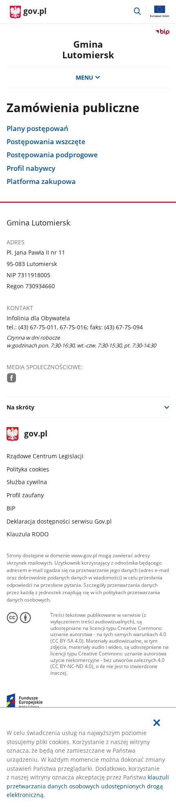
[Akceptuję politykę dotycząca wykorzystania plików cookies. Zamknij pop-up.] (157, 723)
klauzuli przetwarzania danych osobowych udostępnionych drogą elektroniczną (88, 786)
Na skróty (20, 407)
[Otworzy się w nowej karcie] (12, 378)
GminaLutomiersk (88, 49)
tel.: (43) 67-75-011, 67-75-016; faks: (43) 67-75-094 (75, 327)
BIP (11, 508)
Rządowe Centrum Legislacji (45, 456)
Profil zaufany (25, 495)
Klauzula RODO (28, 534)
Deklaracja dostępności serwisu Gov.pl (59, 521)
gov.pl (35, 434)
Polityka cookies (28, 469)
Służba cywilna (27, 482)
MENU (84, 77)
